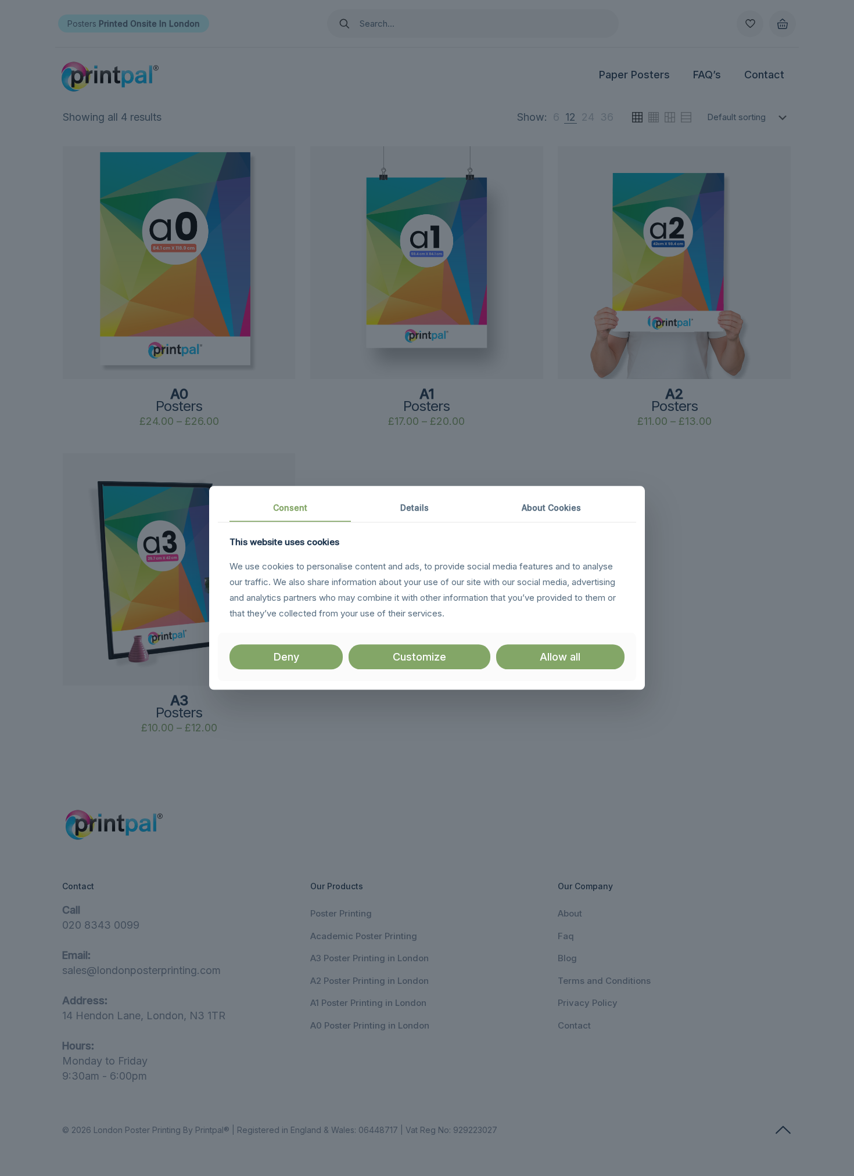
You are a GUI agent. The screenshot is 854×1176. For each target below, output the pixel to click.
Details (414, 508)
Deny (286, 657)
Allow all (560, 657)
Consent (290, 508)
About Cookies (551, 508)
